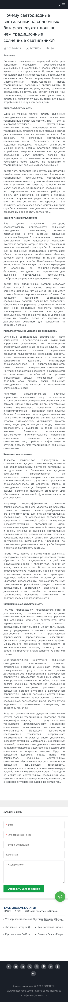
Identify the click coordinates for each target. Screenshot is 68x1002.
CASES (7, 911)
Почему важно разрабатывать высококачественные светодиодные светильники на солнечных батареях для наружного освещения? (51, 934)
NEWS (18, 911)
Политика (55, 990)
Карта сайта (42, 990)
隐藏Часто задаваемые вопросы (41, 911)
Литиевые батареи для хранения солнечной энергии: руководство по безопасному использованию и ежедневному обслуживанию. (19, 927)
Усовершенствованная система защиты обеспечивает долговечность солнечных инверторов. (33, 919)
